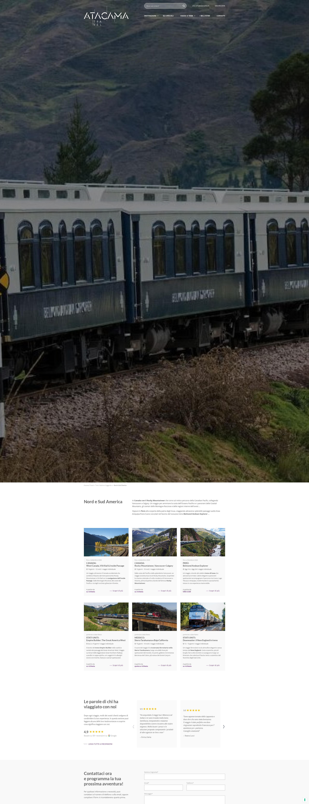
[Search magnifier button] (183, 5)
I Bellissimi (205, 16)
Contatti (221, 16)
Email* (146, 783)
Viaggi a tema (186, 16)
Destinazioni (150, 16)
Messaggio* (148, 794)
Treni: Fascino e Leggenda (103, 485)
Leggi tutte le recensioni (100, 744)
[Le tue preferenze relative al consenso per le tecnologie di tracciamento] (304, 799)
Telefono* (190, 783)
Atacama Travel (88, 485)
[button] (223, 726)
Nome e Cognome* (151, 772)
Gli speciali (168, 16)
